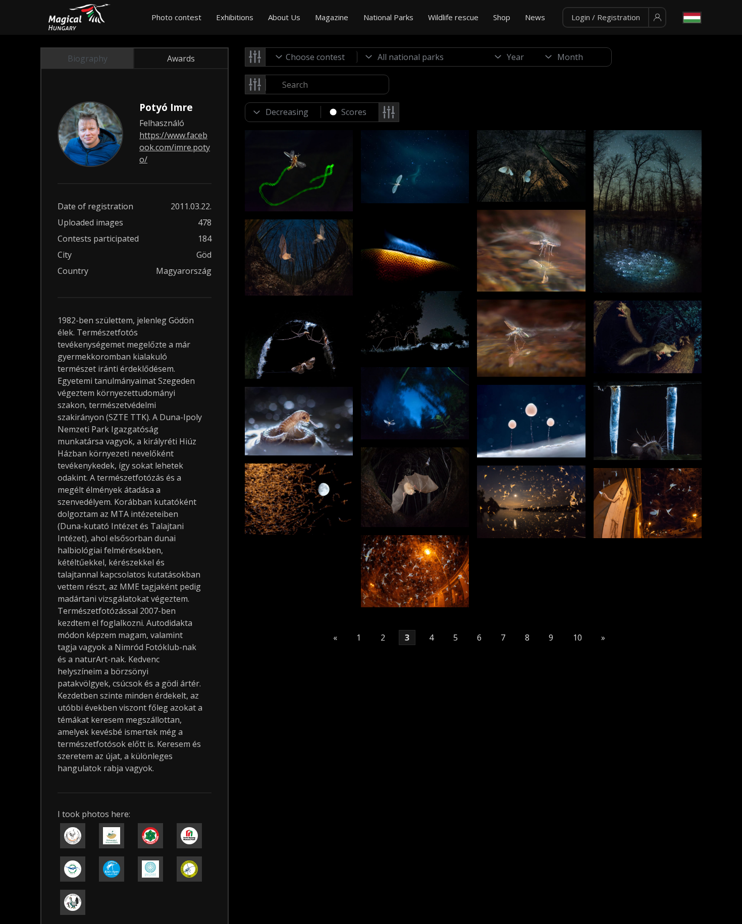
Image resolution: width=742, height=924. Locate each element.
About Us (284, 17)
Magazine (331, 17)
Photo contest (176, 17)
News (535, 17)
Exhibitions (234, 17)
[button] (614, 17)
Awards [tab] (181, 58)
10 (577, 637)
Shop (501, 17)
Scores (353, 112)
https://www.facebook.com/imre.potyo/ (174, 147)
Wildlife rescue (453, 17)
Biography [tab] (88, 58)
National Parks (388, 17)
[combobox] (311, 57)
